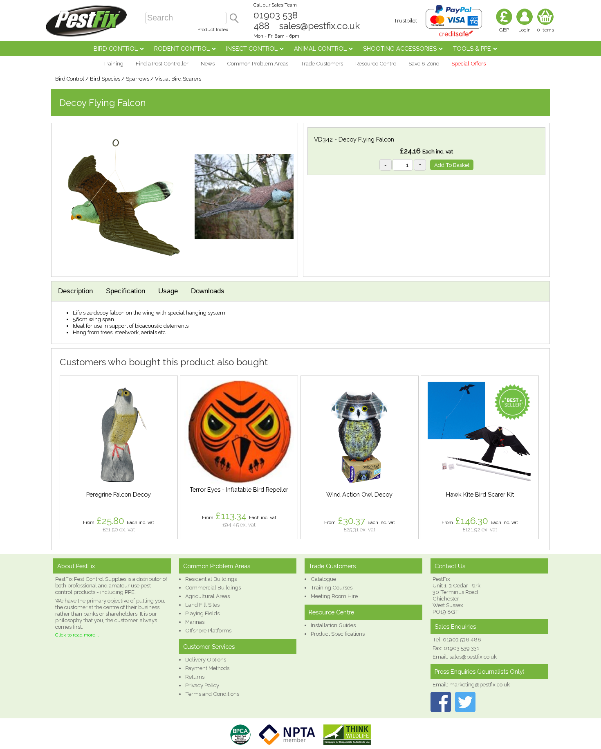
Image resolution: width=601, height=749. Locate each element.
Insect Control (252, 48)
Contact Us (450, 565)
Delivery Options (205, 659)
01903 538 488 (462, 639)
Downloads (207, 291)
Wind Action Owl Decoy (359, 494)
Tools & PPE (472, 48)
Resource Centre (375, 63)
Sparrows (137, 79)
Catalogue (323, 579)
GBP (504, 30)
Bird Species (105, 79)
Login (524, 30)
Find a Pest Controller (162, 63)
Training (113, 63)
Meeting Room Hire (334, 596)
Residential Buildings (211, 579)
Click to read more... (77, 635)
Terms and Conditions (212, 694)
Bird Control (116, 48)
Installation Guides (333, 625)
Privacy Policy (202, 685)
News (208, 63)
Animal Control (320, 48)
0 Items (545, 30)
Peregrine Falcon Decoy (118, 494)
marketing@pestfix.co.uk (479, 684)
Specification (125, 291)
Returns (194, 676)
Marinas (194, 622)
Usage (168, 291)
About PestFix (76, 565)
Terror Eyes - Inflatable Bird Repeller (239, 489)
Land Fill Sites (202, 604)
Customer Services (209, 646)
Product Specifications (338, 633)
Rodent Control (182, 48)
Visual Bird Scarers (178, 79)
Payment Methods (207, 668)
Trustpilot (405, 20)
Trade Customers (321, 63)
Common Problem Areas (257, 63)
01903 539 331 (461, 648)
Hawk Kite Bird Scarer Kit (480, 494)
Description (75, 291)
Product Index (212, 29)
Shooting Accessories (400, 48)
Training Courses (331, 587)
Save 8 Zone (423, 63)
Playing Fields (202, 613)
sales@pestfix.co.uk (319, 25)
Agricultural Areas (207, 596)
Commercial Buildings (213, 587)
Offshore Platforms (208, 630)
